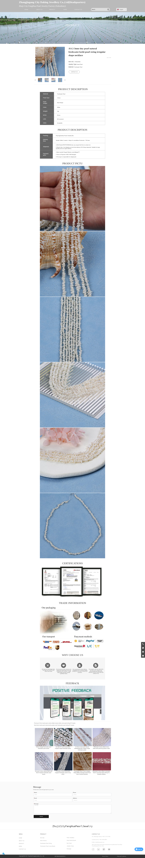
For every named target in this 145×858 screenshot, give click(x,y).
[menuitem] (52, 9)
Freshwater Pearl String (37, 42)
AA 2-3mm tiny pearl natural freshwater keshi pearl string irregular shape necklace (71, 42)
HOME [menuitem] (26, 9)
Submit (41, 816)
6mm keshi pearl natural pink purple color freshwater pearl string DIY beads (55, 725)
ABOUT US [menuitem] (39, 9)
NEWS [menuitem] (65, 9)
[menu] (52, 9)
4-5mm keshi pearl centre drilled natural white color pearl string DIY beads (57, 723)
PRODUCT (27, 42)
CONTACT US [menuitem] (78, 9)
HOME (22, 42)
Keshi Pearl (47, 42)
